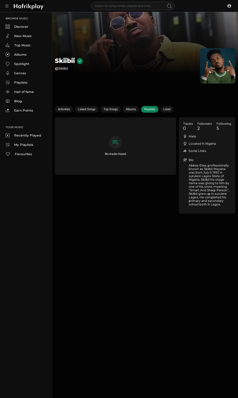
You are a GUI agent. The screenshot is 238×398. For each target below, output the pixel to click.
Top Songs (111, 109)
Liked (167, 109)
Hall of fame (24, 92)
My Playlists (23, 145)
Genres (20, 73)
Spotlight (21, 64)
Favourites (23, 154)
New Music (23, 36)
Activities (64, 109)
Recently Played (27, 135)
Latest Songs (86, 109)
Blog (18, 101)
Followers (204, 126)
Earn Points (23, 110)
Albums (20, 54)
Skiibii (66, 61)
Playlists (21, 82)
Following (223, 126)
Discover (21, 26)
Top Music (22, 45)
